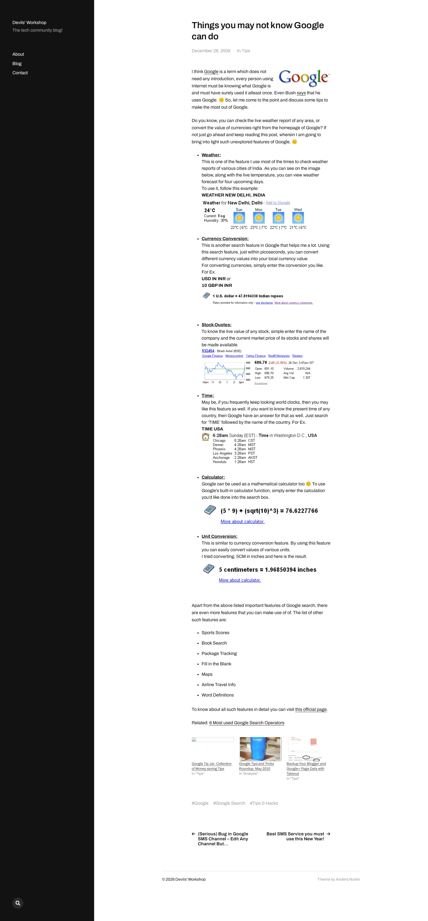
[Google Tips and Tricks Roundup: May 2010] (260, 749)
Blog (17, 63)
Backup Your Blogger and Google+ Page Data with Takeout (306, 768)
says (301, 92)
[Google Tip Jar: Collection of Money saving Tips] (213, 749)
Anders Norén (348, 879)
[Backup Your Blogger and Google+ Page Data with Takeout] (308, 749)
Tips (246, 50)
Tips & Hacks (265, 803)
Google (211, 71)
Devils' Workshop (29, 22)
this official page (311, 709)
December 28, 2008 (211, 50)
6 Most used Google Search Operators (246, 722)
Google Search (230, 803)
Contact (20, 72)
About (18, 54)
